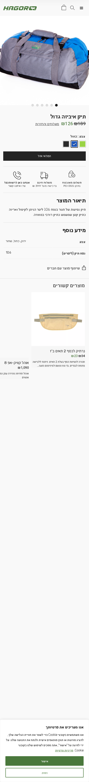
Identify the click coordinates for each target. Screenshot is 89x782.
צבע (82, 136)
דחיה (45, 772)
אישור (44, 761)
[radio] (82, 144)
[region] (44, 751)
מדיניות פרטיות (64, 750)
